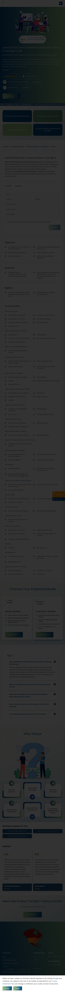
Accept (7, 988)
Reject (17, 988)
